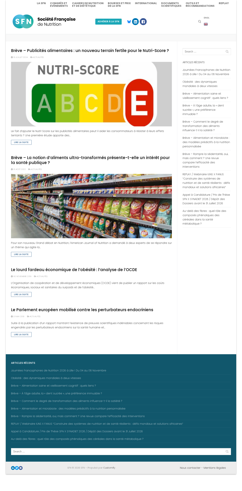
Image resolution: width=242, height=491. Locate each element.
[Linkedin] (135, 21)
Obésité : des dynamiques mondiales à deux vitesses (200, 84)
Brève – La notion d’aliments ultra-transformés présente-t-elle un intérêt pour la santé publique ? (90, 160)
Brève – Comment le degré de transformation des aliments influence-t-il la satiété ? (203, 126)
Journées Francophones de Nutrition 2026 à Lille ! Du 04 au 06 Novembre (206, 72)
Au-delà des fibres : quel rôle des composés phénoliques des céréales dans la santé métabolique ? (204, 217)
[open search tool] (199, 21)
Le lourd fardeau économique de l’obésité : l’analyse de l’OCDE (74, 269)
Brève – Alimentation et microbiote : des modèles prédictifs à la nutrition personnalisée (206, 142)
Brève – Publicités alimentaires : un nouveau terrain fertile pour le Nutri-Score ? (90, 50)
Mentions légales (215, 468)
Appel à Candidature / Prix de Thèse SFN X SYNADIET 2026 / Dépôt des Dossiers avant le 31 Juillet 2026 (206, 199)
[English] (206, 24)
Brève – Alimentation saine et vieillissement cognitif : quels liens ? (205, 96)
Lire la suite (21, 142)
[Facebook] (143, 21)
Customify (109, 467)
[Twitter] (17, 468)
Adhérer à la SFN (108, 21)
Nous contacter (190, 468)
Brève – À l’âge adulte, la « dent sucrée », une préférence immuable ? (203, 110)
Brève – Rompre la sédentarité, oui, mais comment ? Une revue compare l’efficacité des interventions (205, 160)
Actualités (38, 57)
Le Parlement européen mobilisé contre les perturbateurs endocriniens (82, 309)
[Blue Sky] (127, 21)
